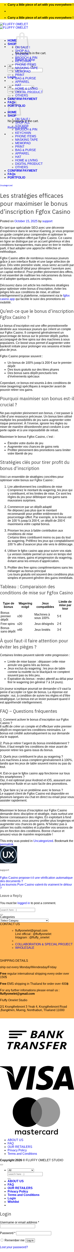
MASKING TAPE (26, 68)
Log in (30, 1240)
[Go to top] (1, 1164)
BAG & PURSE (25, 78)
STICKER (22, 54)
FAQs (12, 174)
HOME (12, 40)
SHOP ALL (22, 50)
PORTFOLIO (16, 177)
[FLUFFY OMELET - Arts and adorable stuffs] (14, 26)
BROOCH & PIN (26, 57)
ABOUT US (15, 1140)
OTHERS (21, 95)
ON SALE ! (22, 119)
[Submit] (9, 74)
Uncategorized (6, 185)
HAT (18, 85)
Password (7, 1233)
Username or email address (19, 1222)
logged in (23, 903)
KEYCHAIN (23, 61)
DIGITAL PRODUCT (29, 92)
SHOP (12, 44)
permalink (6, 844)
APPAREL (22, 81)
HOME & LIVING (26, 88)
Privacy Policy (17, 1150)
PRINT (19, 74)
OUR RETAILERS (20, 1146)
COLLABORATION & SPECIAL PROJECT (44, 944)
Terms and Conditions (22, 1153)
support (47, 221)
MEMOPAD (23, 71)
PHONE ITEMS (25, 64)
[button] (12, 77)
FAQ (11, 1143)
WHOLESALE (24, 947)
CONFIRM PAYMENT (22, 99)
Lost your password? (14, 1247)
